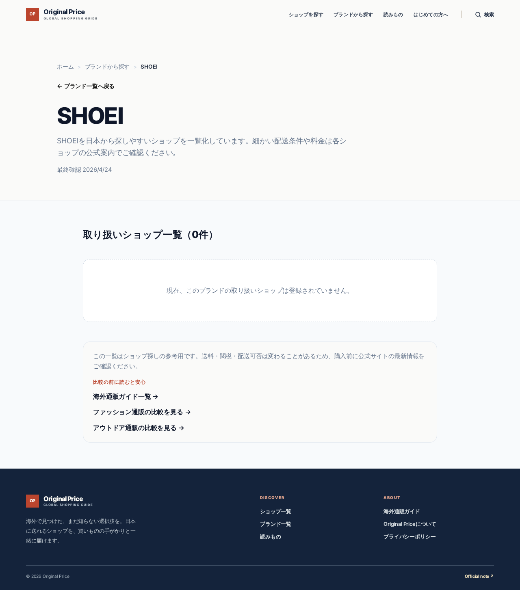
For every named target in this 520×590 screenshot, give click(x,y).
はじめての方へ (431, 14)
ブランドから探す (353, 14)
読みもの (393, 14)
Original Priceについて (410, 524)
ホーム (65, 66)
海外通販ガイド (402, 511)
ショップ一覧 (275, 511)
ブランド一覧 (275, 524)
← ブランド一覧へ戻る (86, 85)
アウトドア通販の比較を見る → (138, 428)
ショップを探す (306, 14)
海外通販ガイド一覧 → (125, 396)
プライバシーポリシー (410, 537)
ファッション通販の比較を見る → (142, 412)
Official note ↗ (479, 576)
